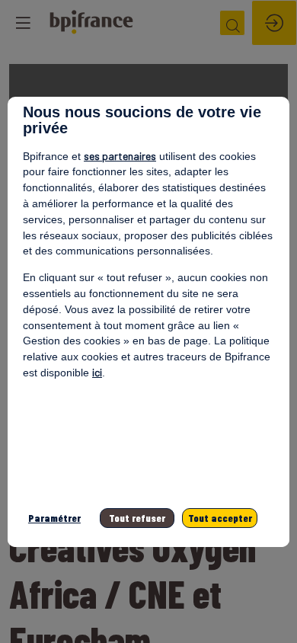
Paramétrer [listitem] (54, 517)
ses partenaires (120, 155)
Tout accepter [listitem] (220, 517)
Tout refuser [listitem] (137, 517)
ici (97, 372)
